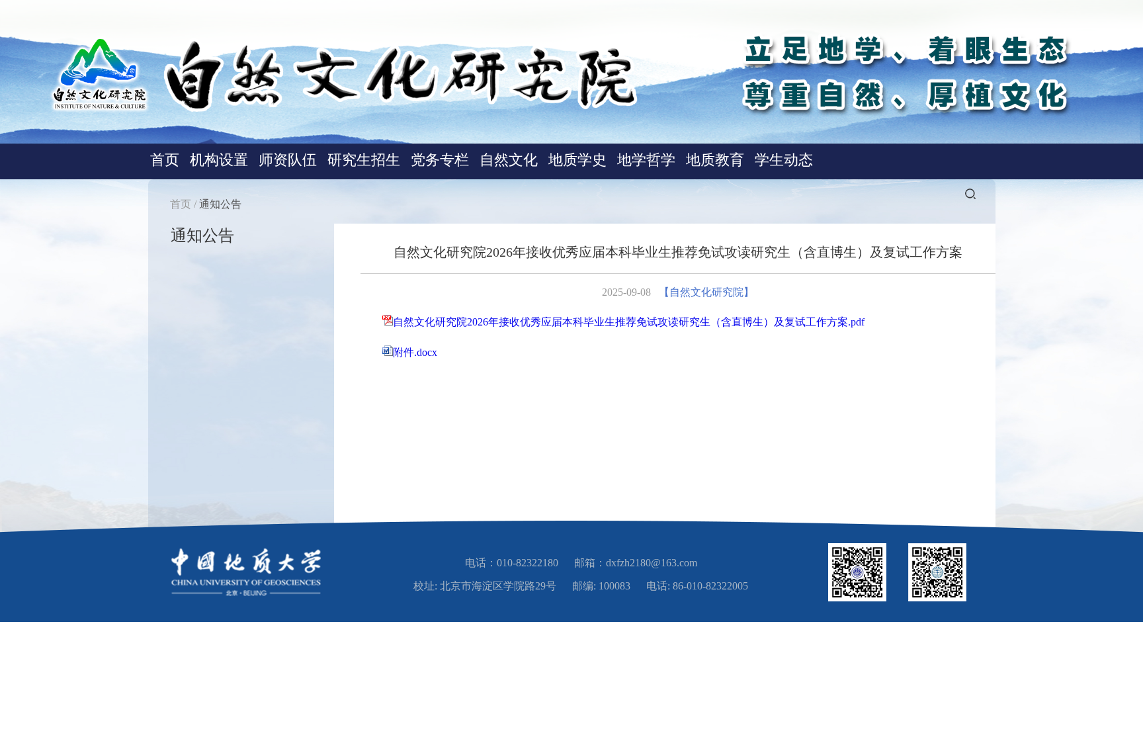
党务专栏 (440, 160)
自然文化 (509, 160)
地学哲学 (646, 160)
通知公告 (220, 204)
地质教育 (715, 160)
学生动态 (784, 160)
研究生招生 (363, 160)
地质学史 (577, 160)
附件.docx (415, 352)
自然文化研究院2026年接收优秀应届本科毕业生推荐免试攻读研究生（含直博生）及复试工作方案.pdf (629, 321)
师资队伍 (288, 160)
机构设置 (219, 160)
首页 (164, 160)
